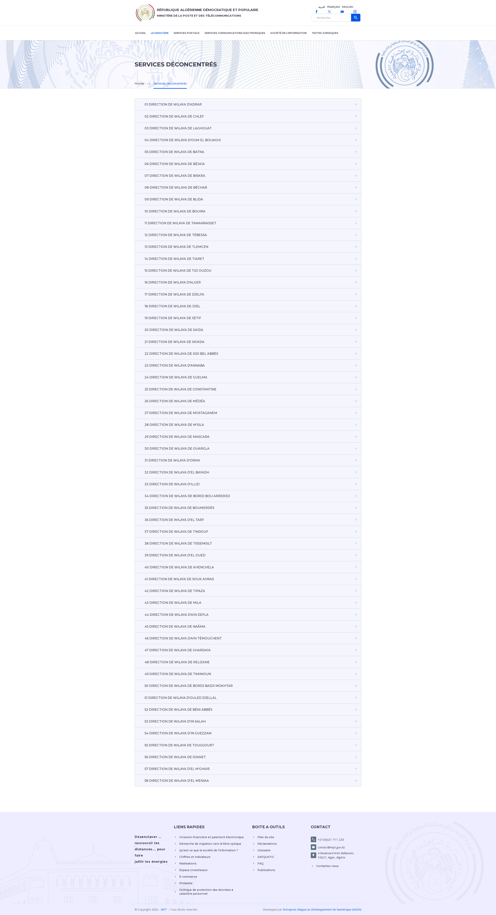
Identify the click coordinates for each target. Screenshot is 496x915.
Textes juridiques (325, 33)
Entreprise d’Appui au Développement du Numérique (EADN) (322, 909)
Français (333, 6)
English (347, 6)
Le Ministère (160, 33)
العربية (322, 6)
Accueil (140, 33)
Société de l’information (288, 33)
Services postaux (187, 33)
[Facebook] (316, 11)
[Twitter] (329, 11)
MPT (164, 909)
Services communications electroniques (235, 33)
